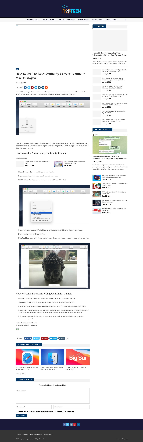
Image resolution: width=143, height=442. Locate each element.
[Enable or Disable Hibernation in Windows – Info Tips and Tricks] (97, 89)
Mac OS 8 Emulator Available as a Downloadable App (74, 162)
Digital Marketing (67, 20)
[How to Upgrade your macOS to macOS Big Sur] (78, 357)
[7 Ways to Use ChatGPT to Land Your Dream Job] (97, 194)
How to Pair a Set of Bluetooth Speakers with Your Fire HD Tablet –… (114, 103)
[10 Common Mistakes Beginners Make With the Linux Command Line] (97, 178)
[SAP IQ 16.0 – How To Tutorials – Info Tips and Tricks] (97, 114)
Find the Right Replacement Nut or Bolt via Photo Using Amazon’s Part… (114, 95)
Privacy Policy (48, 434)
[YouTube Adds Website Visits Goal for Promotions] (97, 211)
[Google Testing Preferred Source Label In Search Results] (97, 186)
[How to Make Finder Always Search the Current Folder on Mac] (52, 357)
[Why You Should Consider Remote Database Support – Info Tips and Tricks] (97, 80)
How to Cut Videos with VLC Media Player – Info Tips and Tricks (113, 120)
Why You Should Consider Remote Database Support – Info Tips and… (113, 79)
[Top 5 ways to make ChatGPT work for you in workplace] (97, 203)
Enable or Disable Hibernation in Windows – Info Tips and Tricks (112, 87)
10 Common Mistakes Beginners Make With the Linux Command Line (114, 176)
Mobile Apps (111, 20)
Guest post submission (22, 434)
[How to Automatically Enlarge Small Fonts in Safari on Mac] (27, 357)
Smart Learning (49, 20)
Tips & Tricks (97, 20)
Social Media (83, 20)
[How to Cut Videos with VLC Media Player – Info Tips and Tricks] (97, 122)
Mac (17, 69)
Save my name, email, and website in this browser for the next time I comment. (46, 411)
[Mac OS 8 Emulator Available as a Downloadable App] (58, 164)
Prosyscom (124, 439)
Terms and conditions (36, 434)
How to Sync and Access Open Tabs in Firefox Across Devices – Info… (114, 70)
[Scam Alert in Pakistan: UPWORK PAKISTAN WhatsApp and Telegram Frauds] (110, 144)
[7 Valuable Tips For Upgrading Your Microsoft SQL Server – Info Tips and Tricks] (110, 40)
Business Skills (33, 20)
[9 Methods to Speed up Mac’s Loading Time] (20, 164)
